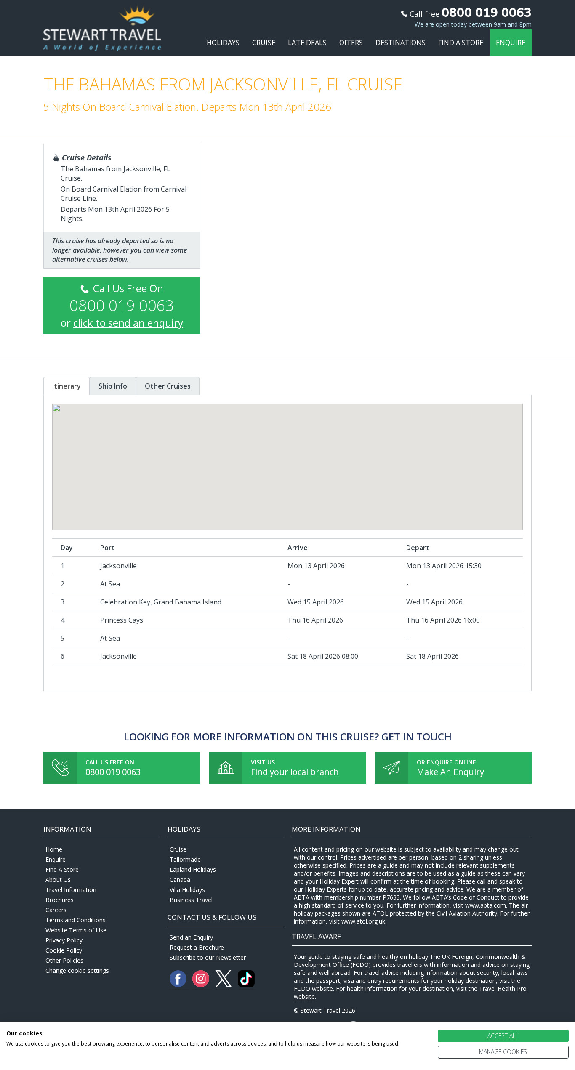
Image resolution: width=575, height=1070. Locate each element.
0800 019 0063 (113, 771)
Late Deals (307, 42)
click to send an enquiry (128, 323)
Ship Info (112, 386)
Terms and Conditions (75, 920)
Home (53, 849)
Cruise (263, 42)
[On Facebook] (179, 985)
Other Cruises (168, 386)
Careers (56, 910)
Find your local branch (295, 771)
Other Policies (64, 960)
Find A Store (460, 42)
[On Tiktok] (246, 985)
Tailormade (185, 859)
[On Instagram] (201, 985)
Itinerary (66, 386)
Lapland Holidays (193, 869)
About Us (58, 880)
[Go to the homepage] (102, 42)
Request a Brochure (197, 947)
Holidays (223, 42)
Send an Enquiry (191, 937)
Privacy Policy (64, 940)
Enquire (510, 42)
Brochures (59, 900)
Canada (180, 880)
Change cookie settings (77, 970)
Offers (351, 42)
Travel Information (70, 890)
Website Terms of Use (75, 930)
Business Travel (191, 900)
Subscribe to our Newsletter (208, 957)
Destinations (400, 42)
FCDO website (313, 989)
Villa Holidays (187, 890)
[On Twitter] (224, 985)
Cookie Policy (63, 950)
